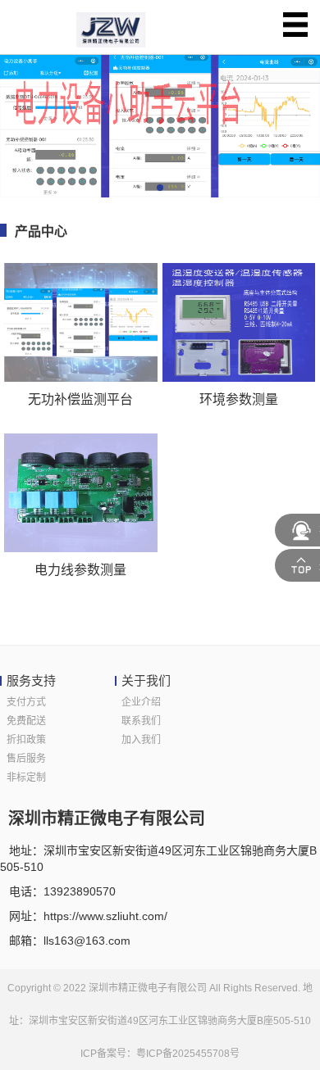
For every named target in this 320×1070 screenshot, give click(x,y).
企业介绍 (141, 702)
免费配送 (26, 721)
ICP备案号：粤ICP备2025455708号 (160, 1053)
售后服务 (26, 758)
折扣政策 (26, 740)
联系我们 (141, 721)
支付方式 (26, 702)
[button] (160, 187)
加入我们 (141, 740)
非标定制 (26, 777)
